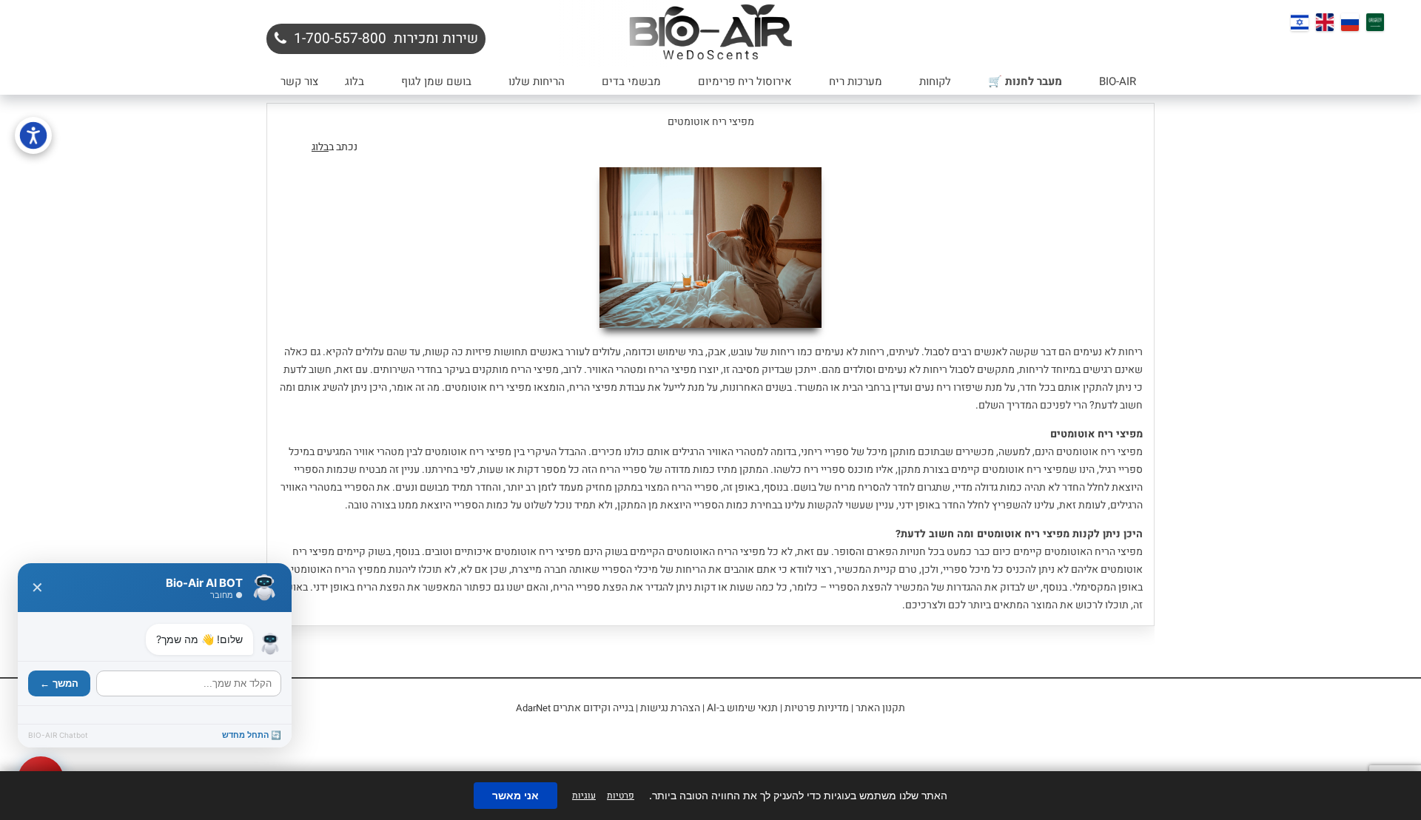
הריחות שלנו (536, 81)
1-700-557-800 (340, 38)
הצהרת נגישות (670, 708)
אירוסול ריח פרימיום (745, 81)
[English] (1325, 22)
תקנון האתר (880, 708)
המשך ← (59, 683)
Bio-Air (1117, 81)
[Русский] (1350, 22)
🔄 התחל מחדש (251, 734)
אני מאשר (515, 795)
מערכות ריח (855, 81)
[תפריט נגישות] (33, 135)
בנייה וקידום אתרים (593, 708)
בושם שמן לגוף (436, 81)
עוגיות (584, 795)
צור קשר (299, 81)
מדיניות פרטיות (817, 708)
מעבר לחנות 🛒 (1025, 81)
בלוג (354, 81)
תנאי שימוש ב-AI (742, 708)
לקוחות (935, 81)
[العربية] (1375, 22)
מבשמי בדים (631, 81)
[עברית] (1300, 22)
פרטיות (620, 795)
